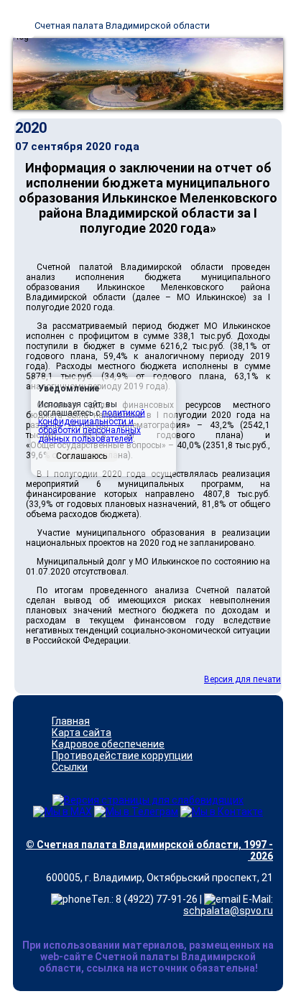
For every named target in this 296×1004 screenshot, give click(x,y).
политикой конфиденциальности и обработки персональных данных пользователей (91, 426)
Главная (71, 721)
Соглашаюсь (81, 456)
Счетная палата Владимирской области (122, 25)
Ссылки (70, 767)
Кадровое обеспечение (108, 744)
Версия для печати (242, 679)
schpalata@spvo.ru (228, 910)
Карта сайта (81, 732)
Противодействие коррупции (122, 755)
